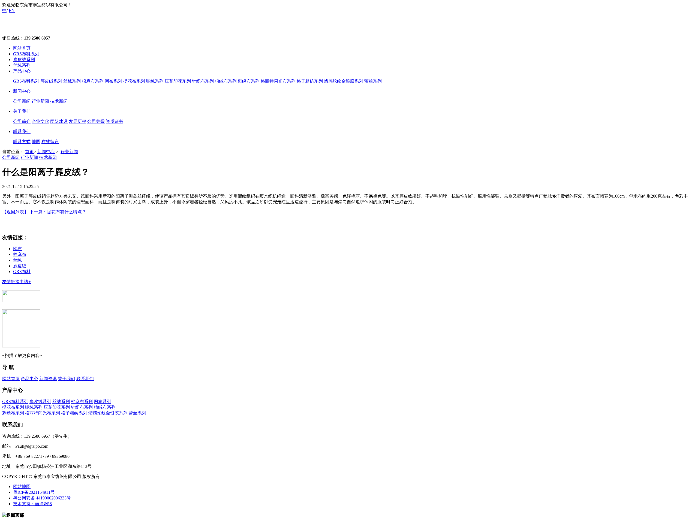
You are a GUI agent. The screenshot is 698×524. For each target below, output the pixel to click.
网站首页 (22, 48)
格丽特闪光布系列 (278, 81)
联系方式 (22, 141)
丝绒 (17, 260)
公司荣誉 (96, 121)
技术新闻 (59, 101)
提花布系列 (134, 81)
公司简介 (22, 121)
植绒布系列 (226, 81)
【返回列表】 (15, 212)
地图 (36, 141)
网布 (17, 248)
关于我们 (22, 111)
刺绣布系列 (249, 81)
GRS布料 (22, 271)
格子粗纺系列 (310, 81)
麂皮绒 (19, 265)
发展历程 (77, 121)
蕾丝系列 (373, 81)
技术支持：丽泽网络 (32, 503)
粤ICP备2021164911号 (34, 492)
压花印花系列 (178, 81)
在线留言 (50, 141)
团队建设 (59, 121)
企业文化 (40, 121)
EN (12, 10)
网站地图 (22, 486)
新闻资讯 (48, 378)
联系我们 (22, 131)
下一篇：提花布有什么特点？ (57, 212)
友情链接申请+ (16, 281)
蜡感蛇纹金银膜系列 (343, 81)
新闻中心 (22, 91)
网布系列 (113, 81)
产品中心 (22, 71)
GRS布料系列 (26, 54)
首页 (29, 151)
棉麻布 (19, 254)
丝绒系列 (22, 65)
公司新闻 (22, 101)
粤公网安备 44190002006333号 (42, 498)
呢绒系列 (155, 81)
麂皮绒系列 (24, 59)
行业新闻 (40, 101)
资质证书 (114, 121)
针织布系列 (203, 81)
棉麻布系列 (93, 81)
